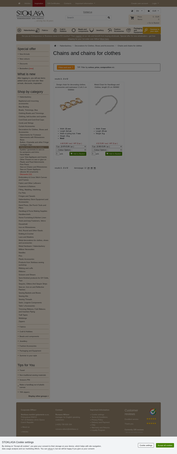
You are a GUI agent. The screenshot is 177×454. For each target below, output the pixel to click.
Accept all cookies (165, 445)
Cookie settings (146, 445)
